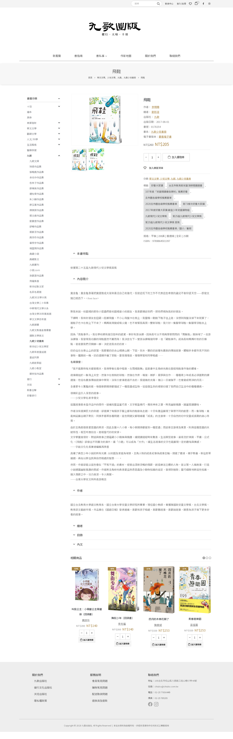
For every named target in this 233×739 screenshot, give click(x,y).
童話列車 (34, 357)
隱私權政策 (40, 700)
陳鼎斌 (158, 625)
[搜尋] (158, 3)
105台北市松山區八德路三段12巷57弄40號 (176, 680)
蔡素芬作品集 (37, 232)
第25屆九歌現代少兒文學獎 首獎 (162, 222)
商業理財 (32, 123)
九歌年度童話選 (38, 352)
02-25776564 (161, 692)
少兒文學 (165, 178)
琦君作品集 (35, 166)
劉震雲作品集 (37, 221)
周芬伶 (86, 620)
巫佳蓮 (194, 625)
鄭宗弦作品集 (37, 373)
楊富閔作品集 (37, 248)
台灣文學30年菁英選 (40, 313)
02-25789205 (161, 698)
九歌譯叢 (34, 324)
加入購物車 (178, 157)
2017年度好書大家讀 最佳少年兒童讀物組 (167, 210)
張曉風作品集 (37, 172)
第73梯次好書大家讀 (194, 203)
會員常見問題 (99, 681)
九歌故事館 (35, 362)
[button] (203, 558)
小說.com (35, 270)
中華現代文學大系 (39, 308)
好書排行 (32, 395)
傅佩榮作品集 (37, 210)
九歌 (156, 117)
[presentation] (72, 119)
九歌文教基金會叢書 (40, 330)
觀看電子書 (165, 136)
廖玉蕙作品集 (37, 204)
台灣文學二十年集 (39, 302)
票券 (29, 117)
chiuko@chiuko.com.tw (166, 686)
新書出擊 (32, 390)
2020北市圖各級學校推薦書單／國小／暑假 (168, 228)
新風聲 (57, 56)
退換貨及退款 (99, 700)
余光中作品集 (37, 177)
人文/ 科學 (32, 139)
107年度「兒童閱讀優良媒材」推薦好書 (166, 191)
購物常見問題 (99, 687)
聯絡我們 (175, 56)
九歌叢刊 (34, 264)
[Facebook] (203, 3)
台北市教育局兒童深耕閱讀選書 (185, 185)
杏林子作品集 (37, 183)
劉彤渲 (155, 112)
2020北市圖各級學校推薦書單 (161, 203)
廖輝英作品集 (37, 188)
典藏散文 (34, 259)
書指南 (78, 56)
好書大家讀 (157, 185)
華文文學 (154, 178)
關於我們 (150, 56)
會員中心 (169, 3)
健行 (29, 379)
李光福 (122, 624)
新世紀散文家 (37, 286)
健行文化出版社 (43, 687)
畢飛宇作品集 (37, 243)
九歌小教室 (35, 368)
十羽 (29, 106)
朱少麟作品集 (37, 199)
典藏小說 (34, 253)
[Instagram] (209, 3)
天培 (29, 384)
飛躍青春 (34, 281)
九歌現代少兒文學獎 (156, 216)
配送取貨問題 (99, 694)
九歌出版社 (40, 681)
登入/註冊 (181, 3)
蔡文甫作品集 (37, 215)
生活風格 (32, 144)
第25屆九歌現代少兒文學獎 (187, 216)
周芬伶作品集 (37, 237)
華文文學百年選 (38, 319)
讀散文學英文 (37, 335)
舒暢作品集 (35, 226)
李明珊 (155, 107)
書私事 (100, 56)
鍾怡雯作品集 (37, 193)
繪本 (29, 112)
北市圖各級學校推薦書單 (158, 197)
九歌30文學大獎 (38, 297)
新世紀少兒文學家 (39, 346)
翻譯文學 (32, 133)
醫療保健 (32, 150)
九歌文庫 (34, 161)
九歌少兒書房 (158, 131)
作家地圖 (126, 56)
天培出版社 (40, 694)
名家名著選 (35, 292)
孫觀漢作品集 (37, 275)
